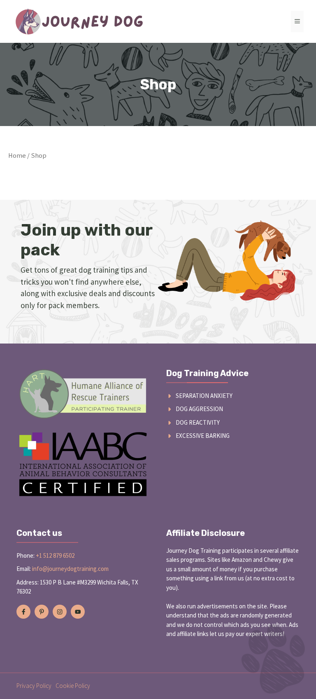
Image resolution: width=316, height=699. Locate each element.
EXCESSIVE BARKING (203, 436)
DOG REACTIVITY (198, 422)
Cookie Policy (73, 686)
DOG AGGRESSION (199, 409)
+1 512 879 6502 (55, 555)
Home (17, 155)
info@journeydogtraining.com (70, 569)
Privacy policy (33, 686)
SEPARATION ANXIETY (204, 396)
